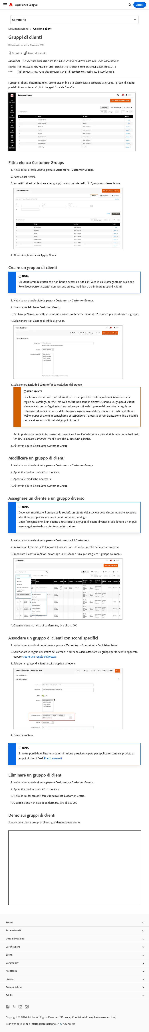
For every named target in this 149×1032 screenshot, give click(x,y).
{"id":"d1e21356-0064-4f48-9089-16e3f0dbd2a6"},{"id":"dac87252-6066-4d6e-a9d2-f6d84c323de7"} (71, 61)
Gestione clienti (42, 28)
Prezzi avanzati (53, 758)
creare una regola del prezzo (39, 656)
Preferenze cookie (104, 1017)
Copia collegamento (37, 53)
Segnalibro (17, 53)
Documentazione (18, 28)
